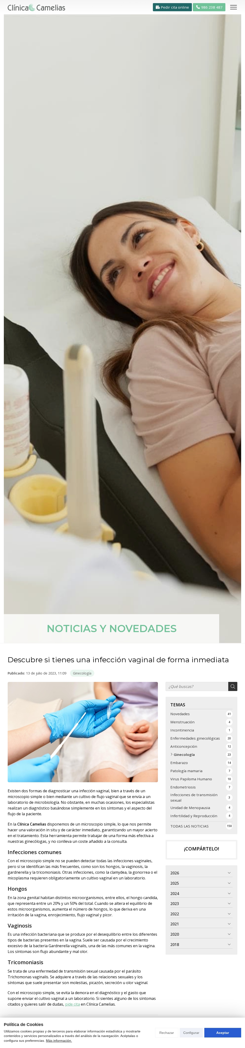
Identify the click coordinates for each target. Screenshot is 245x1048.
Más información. (59, 1040)
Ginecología (82, 673)
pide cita (72, 1004)
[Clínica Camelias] (36, 7)
